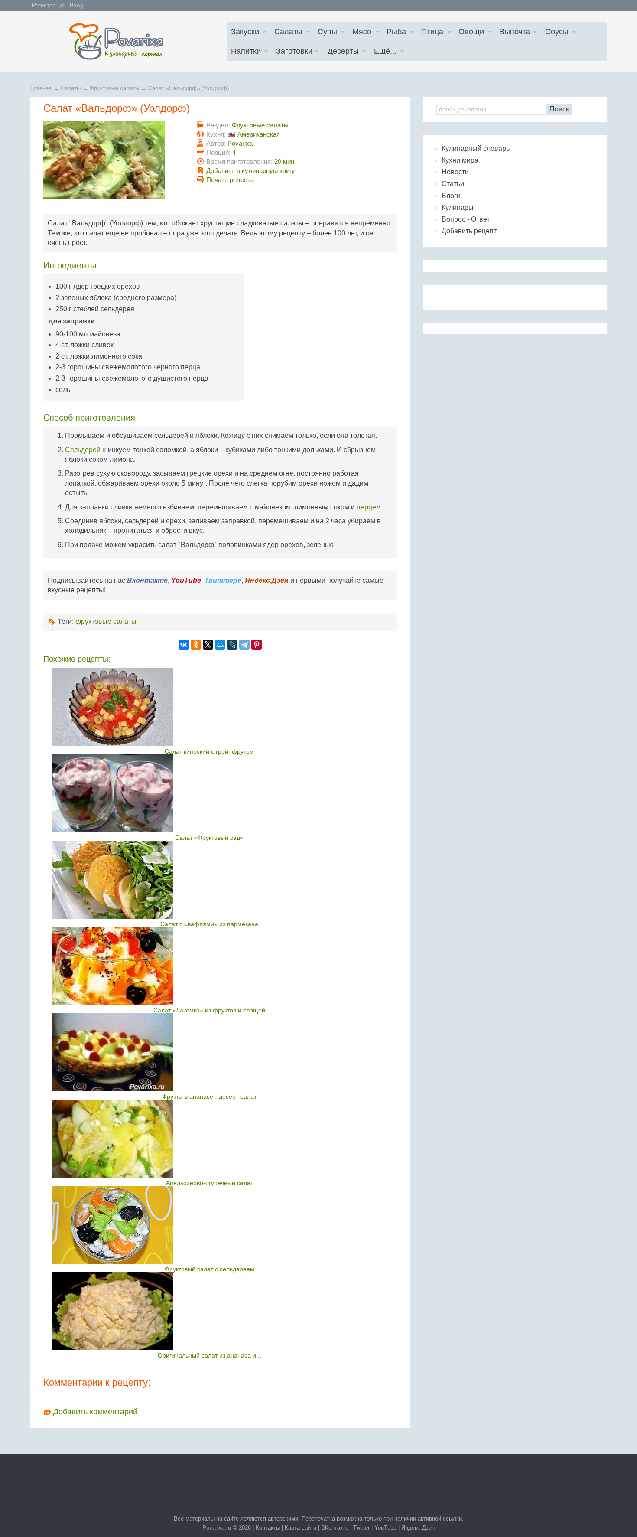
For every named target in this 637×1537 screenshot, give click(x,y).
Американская (258, 134)
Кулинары (458, 207)
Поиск (559, 109)
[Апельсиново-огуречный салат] (209, 1139)
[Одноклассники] (196, 645)
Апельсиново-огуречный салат (209, 1182)
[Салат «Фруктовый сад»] (209, 793)
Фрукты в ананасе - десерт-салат (209, 1096)
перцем (369, 507)
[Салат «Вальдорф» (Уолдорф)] (104, 196)
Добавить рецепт (469, 231)
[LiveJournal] (232, 645)
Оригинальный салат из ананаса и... (209, 1355)
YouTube (385, 1527)
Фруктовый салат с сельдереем (209, 1269)
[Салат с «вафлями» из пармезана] (209, 880)
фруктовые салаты (105, 621)
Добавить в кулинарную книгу (250, 170)
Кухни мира (460, 160)
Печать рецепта (230, 179)
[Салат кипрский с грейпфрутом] (209, 707)
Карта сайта (300, 1527)
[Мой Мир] (220, 645)
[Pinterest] (256, 645)
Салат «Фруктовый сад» (209, 837)
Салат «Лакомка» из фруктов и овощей (209, 1010)
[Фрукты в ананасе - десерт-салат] (209, 1052)
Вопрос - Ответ (466, 219)
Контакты (268, 1527)
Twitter (361, 1527)
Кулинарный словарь (476, 148)
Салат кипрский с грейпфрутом (209, 751)
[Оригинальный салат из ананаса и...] (209, 1311)
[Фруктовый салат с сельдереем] (209, 1225)
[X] (208, 645)
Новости (455, 172)
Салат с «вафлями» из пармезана (209, 923)
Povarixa (240, 143)
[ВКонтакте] (184, 645)
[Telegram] (244, 645)
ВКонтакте (334, 1527)
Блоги (451, 195)
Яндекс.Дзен (418, 1527)
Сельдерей (83, 450)
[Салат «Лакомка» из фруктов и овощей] (209, 966)
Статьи (453, 183)
